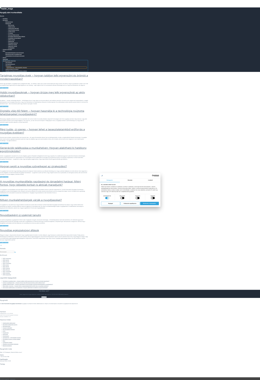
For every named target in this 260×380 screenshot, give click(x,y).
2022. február (6, 270)
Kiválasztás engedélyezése (130, 203)
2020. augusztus (7, 274)
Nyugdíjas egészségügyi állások (19, 230)
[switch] (122, 198)
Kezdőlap (5, 18)
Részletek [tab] (130, 180)
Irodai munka (11, 31)
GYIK (4, 331)
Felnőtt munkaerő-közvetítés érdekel (16, 71)
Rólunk (4, 57)
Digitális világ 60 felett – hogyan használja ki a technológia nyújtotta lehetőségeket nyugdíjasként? (28, 284)
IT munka (10, 33)
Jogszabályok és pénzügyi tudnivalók (14, 56)
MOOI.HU (12, 379)
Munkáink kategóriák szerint (10, 324)
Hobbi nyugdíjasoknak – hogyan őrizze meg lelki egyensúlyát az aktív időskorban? (24, 282)
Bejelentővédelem (7, 345)
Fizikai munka (11, 26)
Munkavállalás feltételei (9, 329)
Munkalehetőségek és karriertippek (14, 52)
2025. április (6, 260)
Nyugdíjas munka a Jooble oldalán (11, 339)
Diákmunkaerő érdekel (12, 69)
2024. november (7, 263)
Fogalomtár (6, 332)
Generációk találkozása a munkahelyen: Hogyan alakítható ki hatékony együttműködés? (25, 287)
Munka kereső (9, 22)
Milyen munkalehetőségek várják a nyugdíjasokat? (31, 200)
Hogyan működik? (7, 49)
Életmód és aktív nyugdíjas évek (13, 54)
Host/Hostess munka (13, 30)
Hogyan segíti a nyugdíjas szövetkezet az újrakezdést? (33, 166)
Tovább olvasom (4, 88)
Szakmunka (11, 41)
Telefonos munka (12, 44)
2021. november (7, 271)
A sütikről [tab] (150, 180)
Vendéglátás (11, 48)
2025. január (6, 261)
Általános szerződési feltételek (10, 344)
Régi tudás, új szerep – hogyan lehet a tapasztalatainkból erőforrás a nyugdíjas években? (26, 286)
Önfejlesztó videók (7, 342)
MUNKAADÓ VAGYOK (9, 61)
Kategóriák (8, 23)
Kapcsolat (5, 59)
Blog (4, 51)
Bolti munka (11, 25)
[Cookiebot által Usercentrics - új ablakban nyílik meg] (153, 176)
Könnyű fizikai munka (13, 35)
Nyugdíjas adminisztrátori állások (16, 36)
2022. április (6, 266)
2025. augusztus (7, 258)
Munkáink (5, 20)
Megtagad (110, 203)
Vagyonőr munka (12, 46)
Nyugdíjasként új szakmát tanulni (20, 215)
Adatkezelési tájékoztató (9, 323)
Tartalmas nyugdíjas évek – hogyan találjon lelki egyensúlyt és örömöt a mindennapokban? (26, 281)
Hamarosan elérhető (13, 28)
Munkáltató (9, 62)
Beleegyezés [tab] (110, 180)
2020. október (6, 273)
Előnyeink (8, 65)
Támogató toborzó (13, 43)
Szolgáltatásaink (10, 64)
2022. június (6, 265)
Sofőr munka (11, 39)
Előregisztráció (6, 326)
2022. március (6, 268)
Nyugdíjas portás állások (14, 38)
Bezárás (2, 16)
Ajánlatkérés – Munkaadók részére (17, 67)
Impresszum (6, 336)
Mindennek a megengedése (149, 203)
